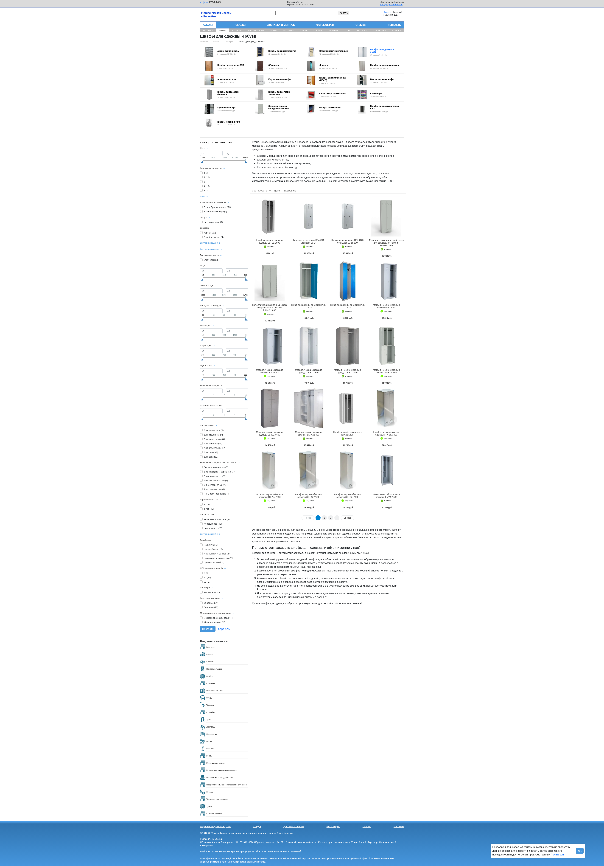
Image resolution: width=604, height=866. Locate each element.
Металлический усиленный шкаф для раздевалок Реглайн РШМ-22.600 (386, 243)
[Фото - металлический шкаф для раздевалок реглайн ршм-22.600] (386, 216)
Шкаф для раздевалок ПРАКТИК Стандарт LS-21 (308, 241)
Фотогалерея (325, 24)
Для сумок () (211, 452)
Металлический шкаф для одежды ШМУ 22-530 (386, 495)
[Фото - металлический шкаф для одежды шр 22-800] (269, 346)
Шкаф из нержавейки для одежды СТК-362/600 (386, 433)
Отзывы (360, 24)
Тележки (317, 30)
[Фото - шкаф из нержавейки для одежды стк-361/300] (347, 470)
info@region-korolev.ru (391, 4)
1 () (206, 172)
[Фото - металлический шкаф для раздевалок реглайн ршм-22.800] (269, 281)
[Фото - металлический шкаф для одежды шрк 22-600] (308, 346)
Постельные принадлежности (219, 777)
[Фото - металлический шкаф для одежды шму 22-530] (386, 470)
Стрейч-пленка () (214, 237)
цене (277, 190)
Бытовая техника (214, 814)
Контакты (394, 24)
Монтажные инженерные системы (221, 770)
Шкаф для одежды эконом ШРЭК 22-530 (347, 306)
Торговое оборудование (217, 799)
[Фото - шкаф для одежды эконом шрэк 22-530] (347, 281)
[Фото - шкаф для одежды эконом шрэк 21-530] (308, 281)
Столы (303, 30)
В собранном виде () (215, 211)
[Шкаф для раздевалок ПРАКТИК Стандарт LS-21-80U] (347, 216)
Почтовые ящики (256, 30)
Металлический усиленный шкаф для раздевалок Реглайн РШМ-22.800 (269, 308)
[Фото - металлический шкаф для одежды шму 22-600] (308, 408)
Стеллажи (288, 30)
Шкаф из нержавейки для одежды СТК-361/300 (347, 495)
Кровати (236, 30)
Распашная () (212, 592)
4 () (207, 186)
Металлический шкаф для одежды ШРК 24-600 (386, 371)
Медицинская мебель (216, 763)
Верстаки (208, 30)
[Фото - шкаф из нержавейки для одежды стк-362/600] (386, 408)
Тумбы (209, 806)
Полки (209, 741)
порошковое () (213, 523)
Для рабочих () (213, 443)
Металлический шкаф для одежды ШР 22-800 (269, 371)
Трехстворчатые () (214, 489)
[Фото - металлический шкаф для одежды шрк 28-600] (269, 408)
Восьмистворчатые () (216, 467)
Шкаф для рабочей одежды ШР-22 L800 (347, 433)
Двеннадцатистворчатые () (219, 471)
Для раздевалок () (214, 447)
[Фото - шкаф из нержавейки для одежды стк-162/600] (308, 470)
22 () (207, 577)
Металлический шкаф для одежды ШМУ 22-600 (308, 433)
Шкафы (222, 30)
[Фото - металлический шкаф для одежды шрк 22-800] (347, 346)
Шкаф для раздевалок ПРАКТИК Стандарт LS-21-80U (347, 241)
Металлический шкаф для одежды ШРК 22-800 (347, 371)
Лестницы (361, 30)
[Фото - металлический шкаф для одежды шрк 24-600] (386, 346)
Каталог (208, 24)
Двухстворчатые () (215, 476)
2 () (207, 177)
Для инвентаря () (214, 430)
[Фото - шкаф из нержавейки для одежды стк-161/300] (269, 470)
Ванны (209, 756)
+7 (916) (210, 2)
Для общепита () (213, 434)
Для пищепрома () (214, 439)
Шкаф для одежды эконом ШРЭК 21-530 (308, 306)
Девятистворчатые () (216, 480)
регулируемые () (213, 222)
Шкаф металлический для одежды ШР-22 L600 (269, 241)
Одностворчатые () (215, 484)
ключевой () (211, 259)
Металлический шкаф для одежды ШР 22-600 (386, 306)
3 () (206, 181)
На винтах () (211, 544)
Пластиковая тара (214, 691)
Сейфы (274, 30)
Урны (347, 30)
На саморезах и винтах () (218, 558)
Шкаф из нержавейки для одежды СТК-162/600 (308, 495)
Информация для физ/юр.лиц (215, 826)
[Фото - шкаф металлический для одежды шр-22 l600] (269, 216)
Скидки (240, 24)
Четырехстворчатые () (216, 493)
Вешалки (396, 30)
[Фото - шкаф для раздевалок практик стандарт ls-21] (308, 216)
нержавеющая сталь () (216, 519)
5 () (206, 190)
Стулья (209, 792)
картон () (210, 232)
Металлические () (214, 622)
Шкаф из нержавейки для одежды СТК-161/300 (269, 495)
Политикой (557, 854)
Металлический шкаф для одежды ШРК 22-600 (308, 371)
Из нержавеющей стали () (218, 617)
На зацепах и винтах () (216, 553)
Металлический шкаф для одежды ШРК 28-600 (269, 433)
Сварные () (211, 607)
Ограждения (379, 30)
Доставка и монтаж (281, 24)
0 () (206, 572)
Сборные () (211, 602)
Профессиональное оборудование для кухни (226, 785)
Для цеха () (211, 456)
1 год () (209, 508)
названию (290, 190)
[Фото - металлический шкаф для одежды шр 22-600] (386, 281)
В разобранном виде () (217, 207)
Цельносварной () (214, 562)
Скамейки (333, 30)
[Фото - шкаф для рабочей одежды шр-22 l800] (347, 408)
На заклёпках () (213, 549)
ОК (580, 850)
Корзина (387, 12)
